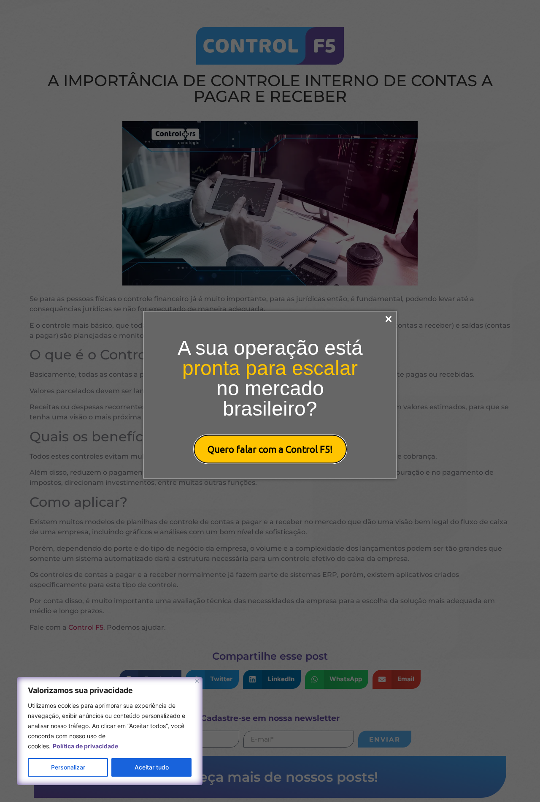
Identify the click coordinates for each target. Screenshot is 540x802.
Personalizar (68, 767)
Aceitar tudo (152, 767)
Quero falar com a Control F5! (270, 448)
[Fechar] (197, 681)
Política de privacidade (85, 746)
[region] (109, 731)
